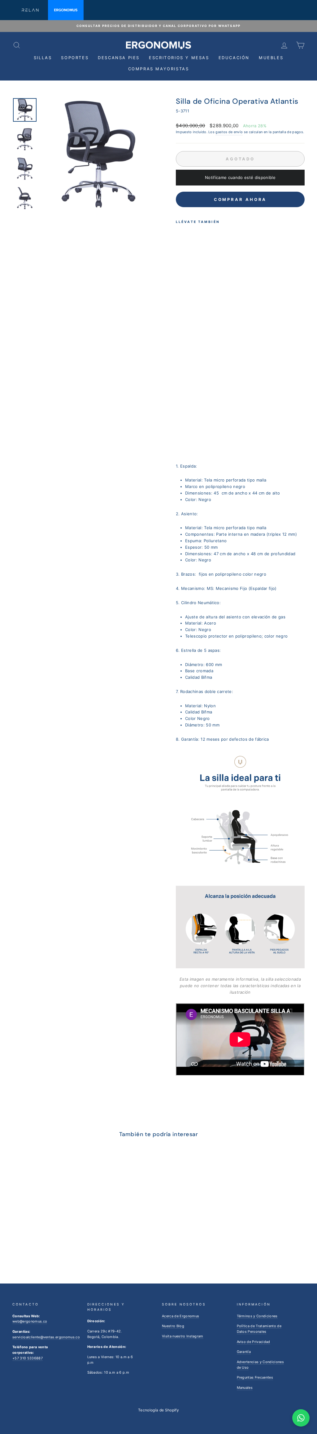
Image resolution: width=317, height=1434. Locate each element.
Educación (234, 57)
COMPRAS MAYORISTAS (158, 68)
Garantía (244, 1351)
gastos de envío (229, 132)
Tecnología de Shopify (158, 1410)
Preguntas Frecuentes (255, 1377)
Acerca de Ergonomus (180, 1316)
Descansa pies (119, 57)
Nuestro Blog (173, 1326)
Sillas (43, 57)
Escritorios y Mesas (179, 57)
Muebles (271, 57)
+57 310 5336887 (27, 1358)
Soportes (75, 57)
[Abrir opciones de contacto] (301, 1418)
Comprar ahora (240, 199)
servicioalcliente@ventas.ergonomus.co (46, 1337)
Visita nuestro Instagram (182, 1336)
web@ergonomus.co (29, 1321)
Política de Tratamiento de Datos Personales (259, 1329)
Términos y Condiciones (257, 1316)
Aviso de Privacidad (253, 1342)
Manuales (245, 1387)
